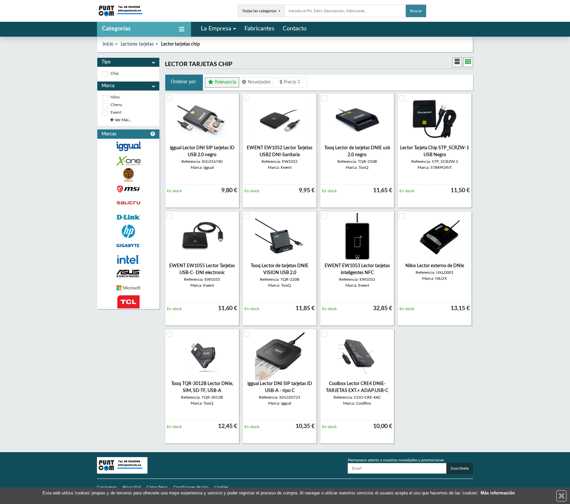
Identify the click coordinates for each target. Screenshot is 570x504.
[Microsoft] (128, 288)
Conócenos (107, 487)
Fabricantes (259, 29)
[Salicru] (128, 203)
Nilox (115, 97)
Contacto (294, 29)
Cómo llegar (157, 487)
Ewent (116, 112)
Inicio (108, 44)
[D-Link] (128, 217)
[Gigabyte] (128, 245)
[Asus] (128, 274)
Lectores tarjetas (137, 44)
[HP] (128, 231)
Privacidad (132, 487)
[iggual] (128, 146)
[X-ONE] (128, 161)
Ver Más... (123, 120)
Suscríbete (460, 468)
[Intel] (128, 259)
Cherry (116, 105)
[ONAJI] (128, 175)
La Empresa (216, 29)
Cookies (221, 487)
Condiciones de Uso (191, 487)
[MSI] (128, 189)
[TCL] (128, 302)
